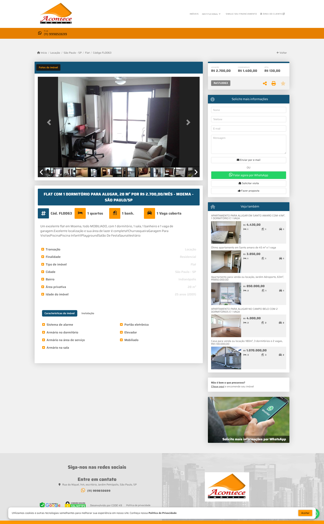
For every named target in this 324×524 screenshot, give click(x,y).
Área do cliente (272, 13)
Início (43, 53)
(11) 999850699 (55, 34)
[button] (50, 122)
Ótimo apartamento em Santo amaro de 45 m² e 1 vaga (243, 248)
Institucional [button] (210, 14)
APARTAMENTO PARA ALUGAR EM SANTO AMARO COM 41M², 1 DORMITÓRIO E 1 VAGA (248, 217)
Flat (87, 53)
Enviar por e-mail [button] (249, 160)
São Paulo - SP (73, 53)
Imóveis (194, 13)
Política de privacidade (138, 505)
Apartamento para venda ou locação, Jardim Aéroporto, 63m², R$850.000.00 (247, 278)
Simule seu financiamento (241, 13)
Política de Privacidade (162, 513)
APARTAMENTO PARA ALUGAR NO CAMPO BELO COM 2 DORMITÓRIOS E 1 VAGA (244, 310)
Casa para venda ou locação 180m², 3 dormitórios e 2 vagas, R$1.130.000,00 (247, 342)
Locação (55, 53)
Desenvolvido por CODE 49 (106, 505)
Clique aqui (217, 387)
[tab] (48, 67)
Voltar (283, 53)
